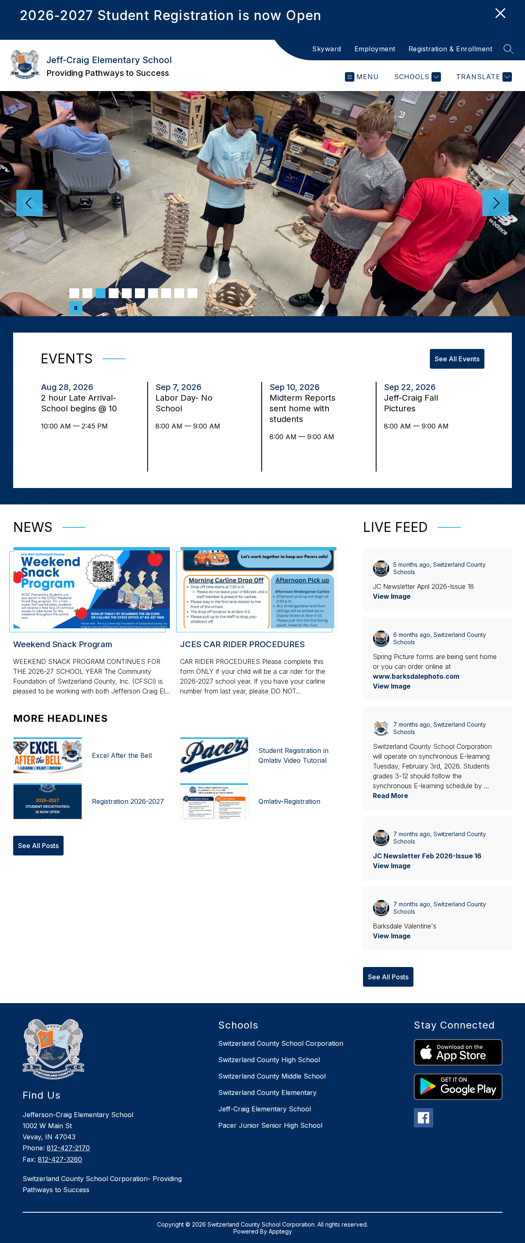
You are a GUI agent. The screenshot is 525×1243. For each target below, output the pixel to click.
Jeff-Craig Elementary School (264, 1109)
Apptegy (280, 1231)
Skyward (326, 49)
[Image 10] (192, 293)
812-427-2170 (68, 1148)
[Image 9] (179, 293)
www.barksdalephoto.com (416, 676)
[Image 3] (100, 293)
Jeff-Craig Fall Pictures (411, 403)
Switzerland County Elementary (267, 1092)
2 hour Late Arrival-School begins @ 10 (80, 403)
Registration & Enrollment (451, 49)
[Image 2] (87, 293)
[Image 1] (74, 293)
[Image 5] (127, 293)
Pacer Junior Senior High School (270, 1125)
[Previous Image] (29, 204)
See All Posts (38, 846)
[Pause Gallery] (75, 308)
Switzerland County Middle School (272, 1076)
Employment (374, 49)
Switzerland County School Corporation (280, 1043)
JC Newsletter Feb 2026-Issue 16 (427, 856)
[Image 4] (114, 293)
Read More (390, 795)
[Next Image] (495, 204)
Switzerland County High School (269, 1060)
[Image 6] (140, 293)
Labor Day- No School (183, 403)
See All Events (457, 359)
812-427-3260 (60, 1159)
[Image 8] (166, 293)
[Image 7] (153, 293)
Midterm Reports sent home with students (302, 408)
